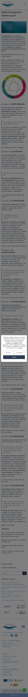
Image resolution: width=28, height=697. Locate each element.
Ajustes (20, 347)
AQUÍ (16, 343)
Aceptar (14, 357)
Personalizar (19, 352)
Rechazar (8, 352)
